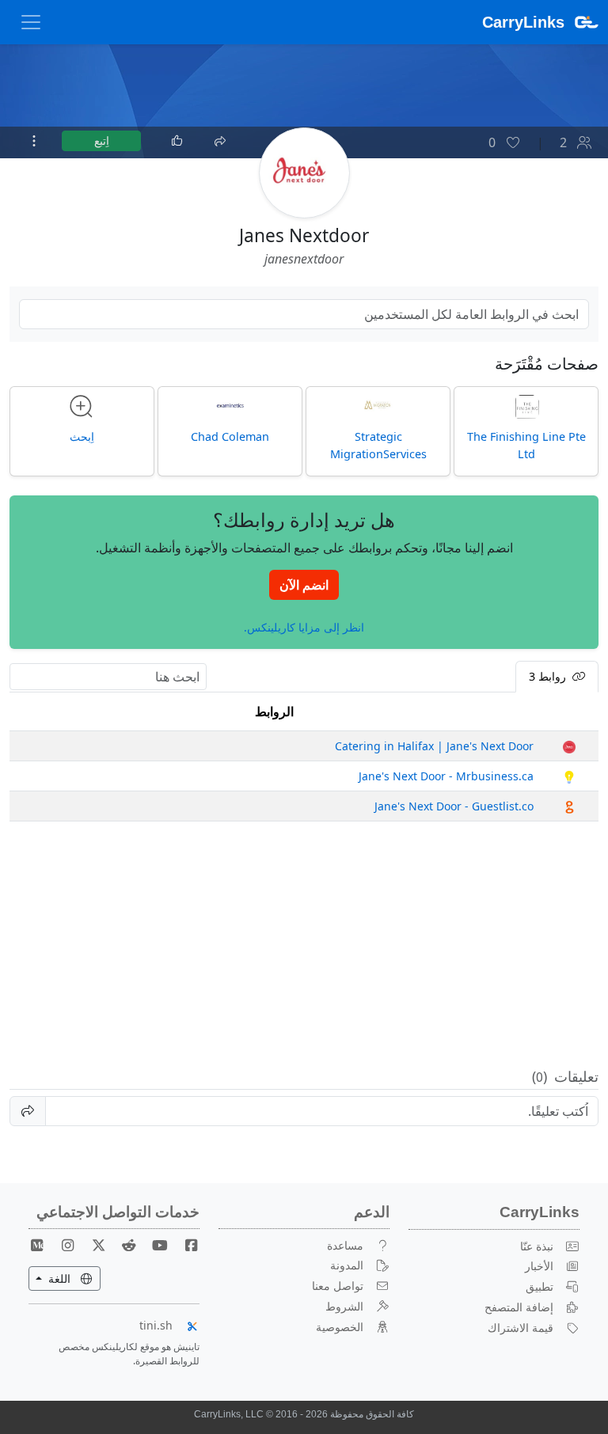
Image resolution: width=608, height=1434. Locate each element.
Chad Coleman (230, 436)
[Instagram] (62, 1245)
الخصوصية (339, 1326)
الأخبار (539, 1265)
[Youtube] (154, 1245)
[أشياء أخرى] (34, 141)
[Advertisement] (304, 945)
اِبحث (82, 436)
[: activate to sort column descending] (569, 711)
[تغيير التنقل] (31, 22)
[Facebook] (184, 1245)
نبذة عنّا (536, 1246)
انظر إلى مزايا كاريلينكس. (304, 626)
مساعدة (345, 1245)
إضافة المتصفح (518, 1306)
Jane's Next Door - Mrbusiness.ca (446, 775)
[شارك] (219, 139)
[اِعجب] (177, 141)
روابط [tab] (549, 676)
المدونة (346, 1265)
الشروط (344, 1306)
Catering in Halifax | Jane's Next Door (434, 745)
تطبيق (539, 1286)
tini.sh (156, 1325)
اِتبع (101, 140)
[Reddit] (123, 1245)
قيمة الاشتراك (520, 1327)
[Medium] (37, 1245)
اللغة (51, 1278)
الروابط (274, 711)
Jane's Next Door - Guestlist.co (454, 806)
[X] (93, 1245)
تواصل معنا (337, 1285)
